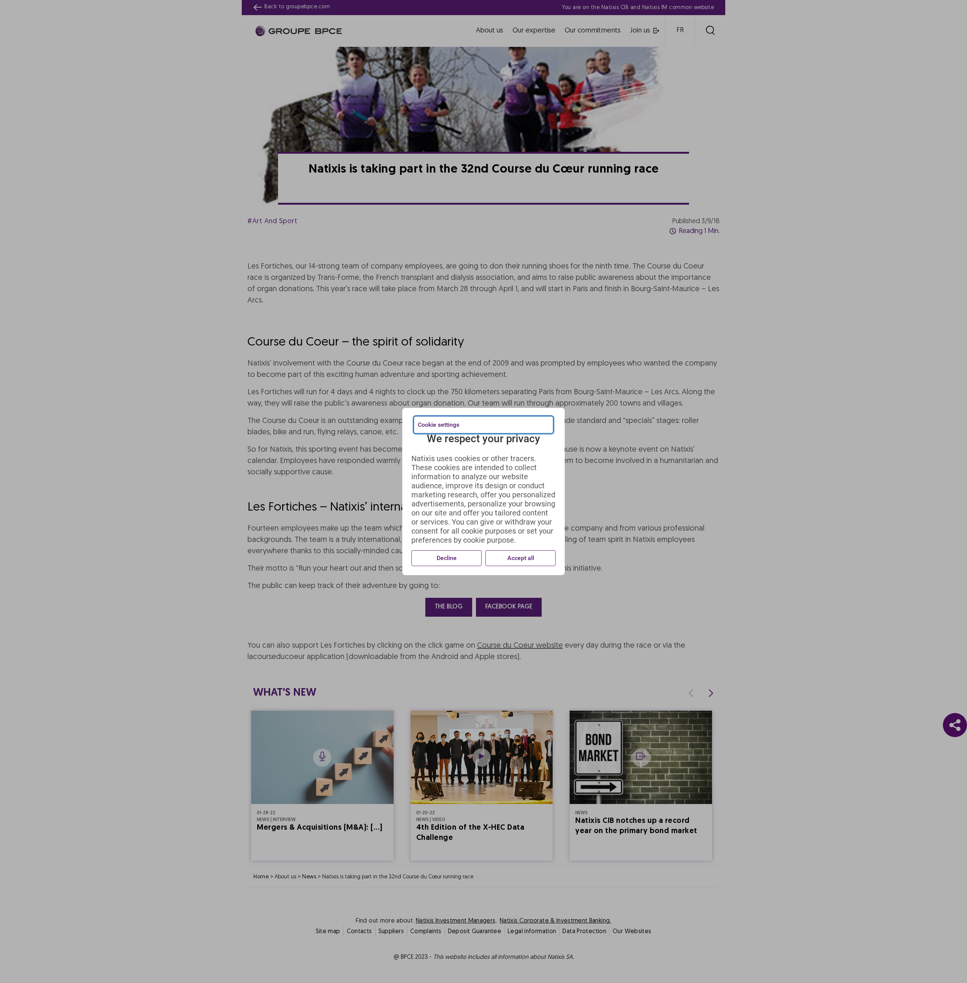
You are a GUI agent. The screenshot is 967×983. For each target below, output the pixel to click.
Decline (447, 558)
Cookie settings (438, 424)
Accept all (520, 558)
